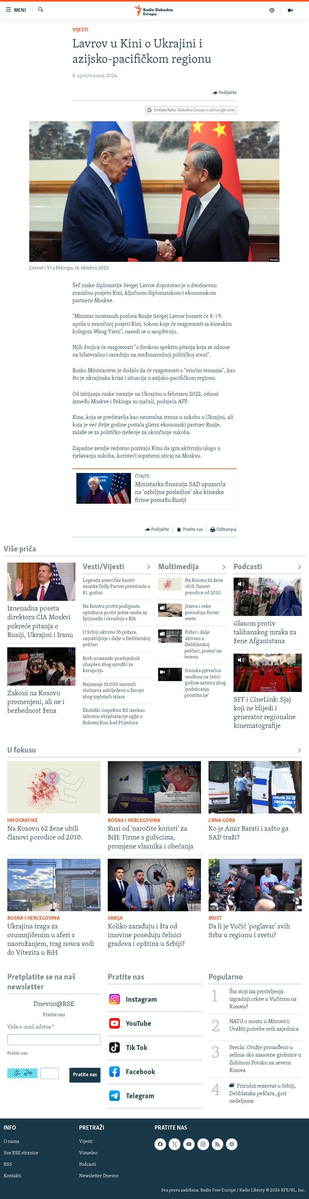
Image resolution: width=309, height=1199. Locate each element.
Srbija (115, 918)
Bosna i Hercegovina (134, 820)
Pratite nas (85, 1075)
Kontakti (12, 1176)
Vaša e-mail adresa (30, 1027)
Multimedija (178, 567)
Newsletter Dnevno (99, 1176)
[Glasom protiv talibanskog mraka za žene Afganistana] (268, 597)
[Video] (290, 10)
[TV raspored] (231, 1144)
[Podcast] (272, 10)
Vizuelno (88, 1153)
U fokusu (21, 751)
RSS (8, 1165)
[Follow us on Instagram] (203, 1144)
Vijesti (80, 30)
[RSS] (217, 1144)
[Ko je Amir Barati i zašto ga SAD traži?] (255, 787)
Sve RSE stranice (21, 1153)
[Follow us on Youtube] (189, 1144)
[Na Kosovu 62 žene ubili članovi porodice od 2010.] (170, 584)
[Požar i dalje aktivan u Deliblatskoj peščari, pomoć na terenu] (170, 636)
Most (215, 918)
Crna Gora (222, 820)
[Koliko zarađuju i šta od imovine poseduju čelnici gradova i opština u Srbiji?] (154, 885)
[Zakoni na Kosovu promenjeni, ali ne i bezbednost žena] (41, 666)
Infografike (22, 820)
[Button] (225, 93)
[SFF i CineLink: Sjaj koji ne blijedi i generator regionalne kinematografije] (268, 673)
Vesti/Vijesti (103, 567)
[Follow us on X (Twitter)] (174, 1144)
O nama (11, 1141)
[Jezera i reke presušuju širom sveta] (170, 610)
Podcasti (248, 567)
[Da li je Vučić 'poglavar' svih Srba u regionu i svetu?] (255, 885)
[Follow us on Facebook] (160, 1144)
